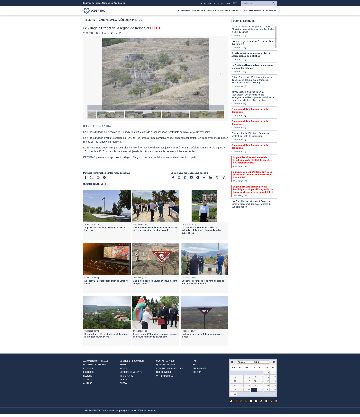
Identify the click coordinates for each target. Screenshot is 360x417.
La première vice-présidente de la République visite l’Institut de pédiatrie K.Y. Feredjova (252, 160)
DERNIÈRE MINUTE (244, 20)
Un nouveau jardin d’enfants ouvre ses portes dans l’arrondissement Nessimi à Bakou (253, 175)
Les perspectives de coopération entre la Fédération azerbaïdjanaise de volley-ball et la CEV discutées (252, 29)
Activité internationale (169, 368)
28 (261, 389)
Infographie (126, 376)
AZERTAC (107, 126)
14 (261, 381)
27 (255, 389)
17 (235, 385)
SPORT (123, 364)
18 (241, 385)
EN (209, 3)
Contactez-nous (165, 361)
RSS (195, 364)
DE (214, 3)
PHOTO (123, 383)
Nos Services (163, 372)
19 (249, 385)
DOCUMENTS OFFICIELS (94, 364)
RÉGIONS (90, 19)
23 (274, 385)
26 (249, 389)
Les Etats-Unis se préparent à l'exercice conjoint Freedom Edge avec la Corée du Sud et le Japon (251, 204)
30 (274, 389)
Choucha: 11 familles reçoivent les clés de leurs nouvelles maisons (203, 282)
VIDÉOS (269, 10)
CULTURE (233, 10)
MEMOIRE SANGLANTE (131, 372)
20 (255, 385)
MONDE (123, 368)
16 (274, 381)
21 (261, 385)
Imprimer (106, 33)
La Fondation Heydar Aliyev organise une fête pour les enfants (252, 66)
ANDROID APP (199, 368)
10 (235, 381)
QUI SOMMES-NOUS (165, 364)
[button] (155, 74)
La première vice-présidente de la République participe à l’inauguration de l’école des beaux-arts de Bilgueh (253, 189)
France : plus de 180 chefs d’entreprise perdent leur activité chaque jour (250, 134)
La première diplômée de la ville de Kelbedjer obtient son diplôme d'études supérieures (201, 230)
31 (235, 394)
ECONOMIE (223, 10)
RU (205, 3)
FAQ (195, 361)
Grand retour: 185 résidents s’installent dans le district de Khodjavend (106, 335)
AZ (201, 3)
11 (241, 381)
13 (255, 381)
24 (235, 389)
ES (222, 3)
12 (249, 381)
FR (218, 3)
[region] (254, 116)
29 (268, 389)
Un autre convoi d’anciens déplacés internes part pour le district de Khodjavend (155, 229)
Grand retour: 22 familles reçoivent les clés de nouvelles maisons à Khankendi (154, 335)
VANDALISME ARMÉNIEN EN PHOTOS (120, 19)
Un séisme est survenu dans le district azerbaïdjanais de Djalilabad (250, 54)
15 (268, 381)
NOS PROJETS (256, 10)
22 (268, 385)
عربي (227, 3)
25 (241, 389)
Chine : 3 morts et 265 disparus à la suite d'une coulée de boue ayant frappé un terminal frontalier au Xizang (251, 80)
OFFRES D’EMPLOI (165, 376)
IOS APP (197, 372)
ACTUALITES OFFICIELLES (190, 10)
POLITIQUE (209, 10)
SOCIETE (243, 10)
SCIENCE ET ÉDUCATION (132, 361)
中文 (235, 3)
